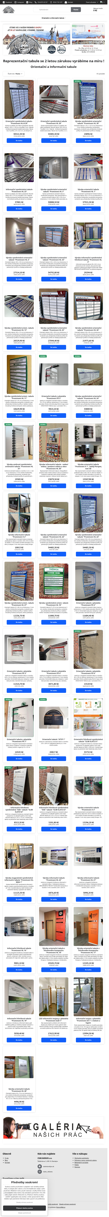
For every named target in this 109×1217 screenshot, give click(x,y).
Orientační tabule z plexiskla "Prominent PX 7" (19, 740)
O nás (7, 1158)
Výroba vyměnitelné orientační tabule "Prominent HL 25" (54, 329)
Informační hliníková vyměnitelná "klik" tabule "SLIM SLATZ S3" (53, 808)
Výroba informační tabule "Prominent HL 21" (88, 879)
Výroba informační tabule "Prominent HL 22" (54, 879)
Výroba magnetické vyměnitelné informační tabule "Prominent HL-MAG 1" (19, 880)
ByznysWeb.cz (60, 1207)
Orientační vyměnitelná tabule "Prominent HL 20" (54, 122)
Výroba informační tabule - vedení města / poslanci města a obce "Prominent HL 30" (53, 466)
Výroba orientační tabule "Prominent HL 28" (19, 1090)
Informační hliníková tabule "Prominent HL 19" (19, 1019)
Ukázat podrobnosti (24, 1213)
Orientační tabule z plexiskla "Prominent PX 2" (88, 604)
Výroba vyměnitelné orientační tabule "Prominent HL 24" (88, 397)
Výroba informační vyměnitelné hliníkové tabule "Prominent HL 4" (88, 260)
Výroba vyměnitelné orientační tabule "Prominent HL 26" (88, 329)
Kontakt (7, 1162)
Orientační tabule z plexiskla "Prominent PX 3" (19, 672)
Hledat (75, 9)
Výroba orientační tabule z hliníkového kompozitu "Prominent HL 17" (88, 950)
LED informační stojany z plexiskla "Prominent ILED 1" (53, 1019)
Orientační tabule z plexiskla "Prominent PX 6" (88, 672)
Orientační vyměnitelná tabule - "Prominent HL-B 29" (19, 122)
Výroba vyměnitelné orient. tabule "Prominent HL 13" (19, 329)
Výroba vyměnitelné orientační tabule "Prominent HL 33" (54, 259)
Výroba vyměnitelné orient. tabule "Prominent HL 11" (19, 397)
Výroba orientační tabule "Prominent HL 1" (88, 190)
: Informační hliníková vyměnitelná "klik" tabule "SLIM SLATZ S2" (19, 809)
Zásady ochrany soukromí (67, 1204)
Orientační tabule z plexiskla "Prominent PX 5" (54, 397)
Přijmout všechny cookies (24, 1208)
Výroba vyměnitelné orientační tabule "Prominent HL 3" (54, 190)
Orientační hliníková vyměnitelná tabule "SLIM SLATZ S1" (88, 740)
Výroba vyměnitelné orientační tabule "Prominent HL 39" (88, 122)
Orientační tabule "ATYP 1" (53, 739)
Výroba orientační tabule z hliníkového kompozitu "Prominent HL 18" (53, 950)
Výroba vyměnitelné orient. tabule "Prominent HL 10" (53, 604)
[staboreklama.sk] (36, 40)
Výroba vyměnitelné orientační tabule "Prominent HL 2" (19, 259)
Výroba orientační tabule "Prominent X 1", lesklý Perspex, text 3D (88, 466)
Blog (6, 1160)
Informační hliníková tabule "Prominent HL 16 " (19, 949)
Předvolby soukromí (51, 1204)
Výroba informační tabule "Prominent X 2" (19, 536)
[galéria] (54, 1127)
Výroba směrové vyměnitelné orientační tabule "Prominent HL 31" (19, 466)
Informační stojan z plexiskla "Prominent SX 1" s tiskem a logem (88, 1020)
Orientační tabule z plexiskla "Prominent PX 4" (54, 672)
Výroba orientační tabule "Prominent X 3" (88, 808)
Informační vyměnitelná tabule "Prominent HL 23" (19, 190)
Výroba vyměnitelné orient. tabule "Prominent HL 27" (19, 604)
